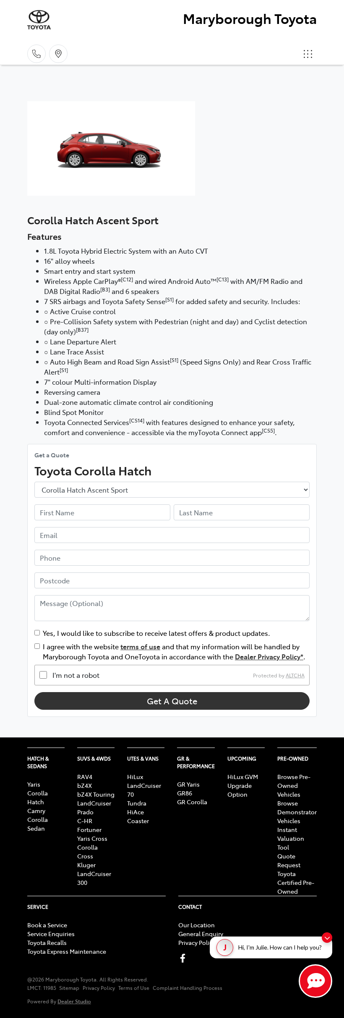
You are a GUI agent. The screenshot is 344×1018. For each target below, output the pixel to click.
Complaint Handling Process (187, 987)
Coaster (138, 820)
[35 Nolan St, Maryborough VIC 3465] (58, 54)
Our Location (196, 925)
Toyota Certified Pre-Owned (295, 882)
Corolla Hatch (37, 797)
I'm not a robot (75, 675)
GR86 (184, 793)
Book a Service (47, 925)
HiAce (135, 812)
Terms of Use (133, 987)
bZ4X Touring (96, 794)
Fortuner (89, 829)
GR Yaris (188, 784)
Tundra (136, 803)
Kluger (86, 865)
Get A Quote (172, 700)
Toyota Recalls (47, 942)
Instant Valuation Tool (290, 838)
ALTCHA (295, 675)
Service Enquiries (51, 933)
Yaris (33, 784)
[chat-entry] (315, 981)
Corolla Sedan (37, 823)
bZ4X (84, 785)
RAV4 (84, 776)
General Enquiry (200, 933)
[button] (308, 53)
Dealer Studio (74, 1001)
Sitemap (69, 987)
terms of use (140, 646)
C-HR (84, 820)
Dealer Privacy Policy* (269, 656)
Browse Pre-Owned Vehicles (293, 785)
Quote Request (288, 860)
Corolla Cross (87, 851)
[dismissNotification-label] (327, 937)
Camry (36, 810)
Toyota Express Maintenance (66, 951)
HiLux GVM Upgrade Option (242, 785)
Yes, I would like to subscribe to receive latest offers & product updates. (156, 633)
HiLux (135, 776)
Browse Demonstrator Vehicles (297, 812)
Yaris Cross (92, 838)
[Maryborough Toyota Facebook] (184, 958)
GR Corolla (192, 802)
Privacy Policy (196, 942)
